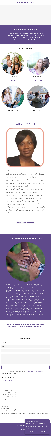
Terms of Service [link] (38, 371)
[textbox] (25, 346)
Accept (43, 431)
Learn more (12, 80)
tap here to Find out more (25, 226)
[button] (5, 2)
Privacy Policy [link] (30, 371)
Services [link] (20, 432)
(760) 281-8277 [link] (8, 380)
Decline (31, 431)
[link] (25, 2)
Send (25, 367)
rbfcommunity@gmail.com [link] (12, 382)
